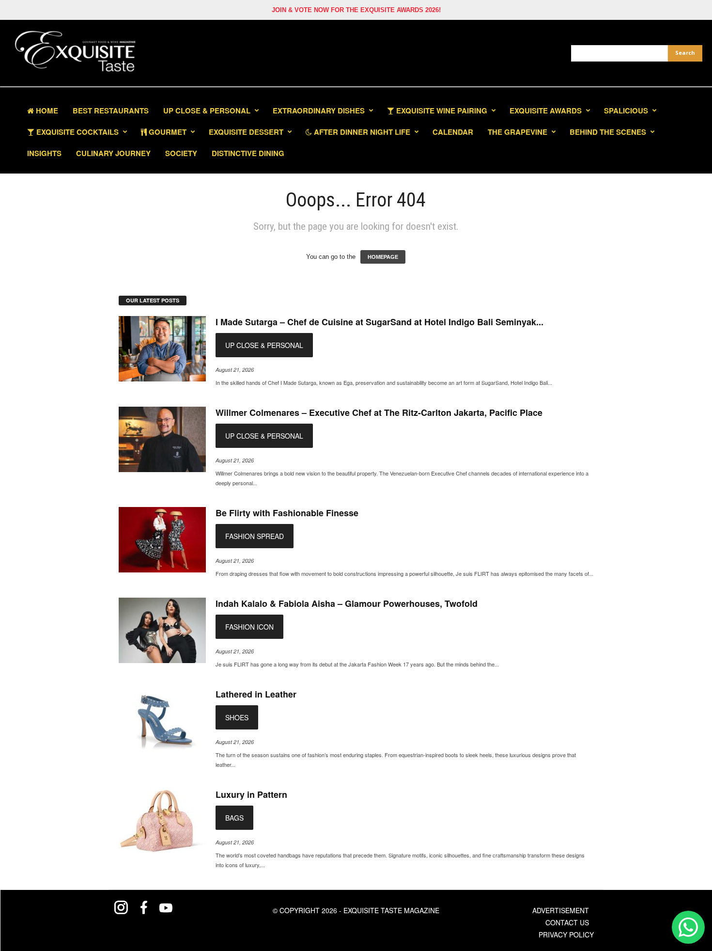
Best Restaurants (111, 110)
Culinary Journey (113, 153)
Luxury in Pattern (251, 794)
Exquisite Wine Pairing (440, 110)
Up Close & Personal (206, 110)
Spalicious (626, 110)
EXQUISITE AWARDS (546, 110)
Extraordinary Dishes (319, 110)
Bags (234, 818)
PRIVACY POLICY (566, 934)
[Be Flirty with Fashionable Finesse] (162, 539)
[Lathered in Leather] (162, 721)
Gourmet (166, 132)
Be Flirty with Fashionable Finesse (287, 513)
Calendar (453, 132)
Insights (44, 153)
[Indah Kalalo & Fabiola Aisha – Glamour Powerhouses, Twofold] (162, 630)
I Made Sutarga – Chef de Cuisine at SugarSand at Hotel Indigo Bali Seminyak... (379, 322)
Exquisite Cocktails (76, 132)
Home (46, 110)
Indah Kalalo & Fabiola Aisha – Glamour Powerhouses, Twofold (347, 603)
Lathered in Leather (256, 694)
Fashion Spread (254, 536)
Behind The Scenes (608, 132)
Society (181, 153)
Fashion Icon (249, 627)
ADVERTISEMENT (560, 910)
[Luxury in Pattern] (162, 821)
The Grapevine (517, 132)
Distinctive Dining (248, 153)
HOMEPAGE (383, 257)
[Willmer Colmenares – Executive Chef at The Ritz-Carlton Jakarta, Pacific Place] (162, 439)
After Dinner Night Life (361, 132)
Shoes (236, 717)
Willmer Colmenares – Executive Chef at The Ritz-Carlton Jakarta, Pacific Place (379, 412)
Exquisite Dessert (246, 132)
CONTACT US (567, 922)
